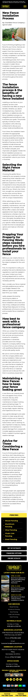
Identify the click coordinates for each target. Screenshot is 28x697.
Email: (13, 642)
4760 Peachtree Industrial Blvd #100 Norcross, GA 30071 (13, 634)
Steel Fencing (11, 539)
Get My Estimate (14, 548)
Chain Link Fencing (9, 534)
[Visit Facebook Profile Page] (7, 679)
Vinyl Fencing (11, 530)
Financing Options (14, 553)
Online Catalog (14, 558)
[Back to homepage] (5, 6)
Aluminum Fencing (9, 525)
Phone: (13, 638)
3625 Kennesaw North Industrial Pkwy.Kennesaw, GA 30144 (13, 652)
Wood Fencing (11, 521)
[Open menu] (25, 6)
